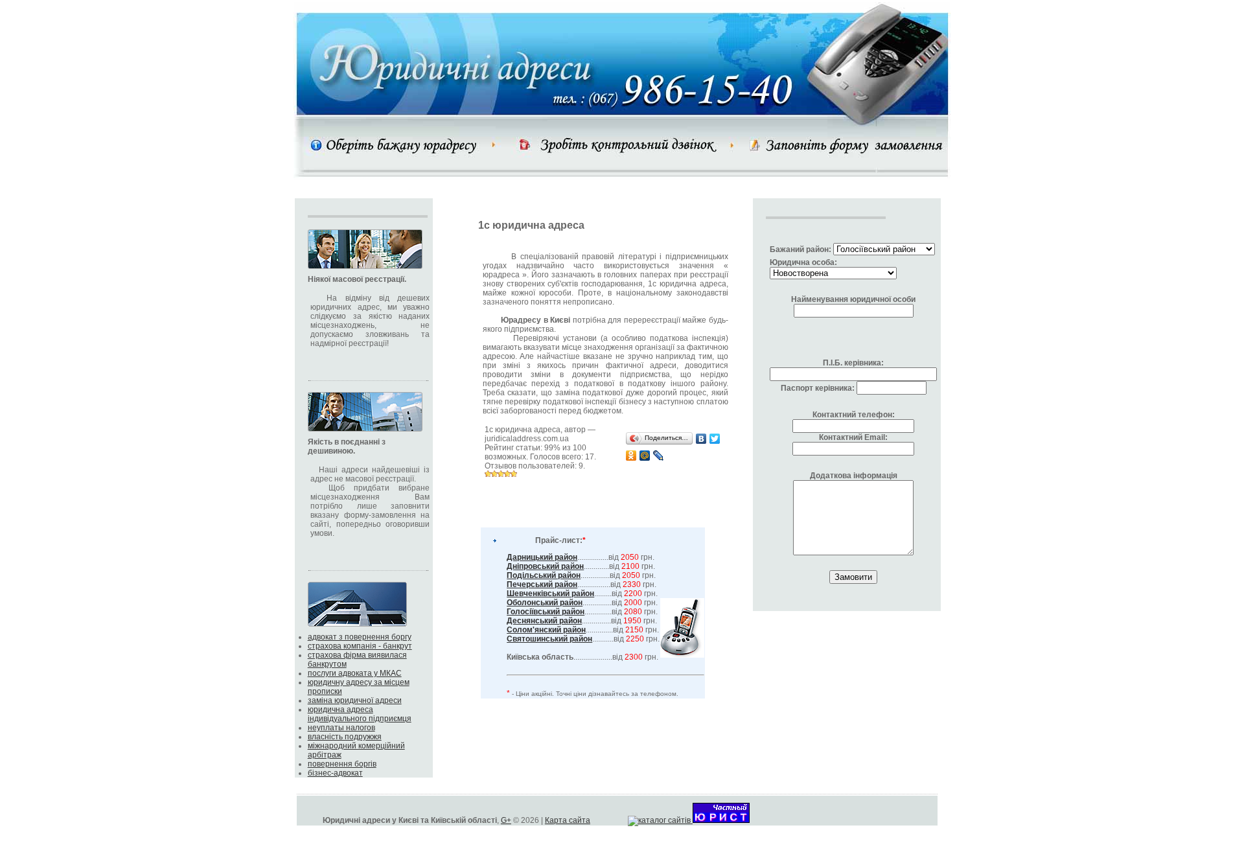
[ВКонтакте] (701, 438)
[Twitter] (715, 438)
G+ (506, 820)
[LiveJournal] (658, 455)
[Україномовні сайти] (660, 820)
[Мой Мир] (645, 455)
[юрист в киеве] (721, 820)
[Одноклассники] (631, 455)
